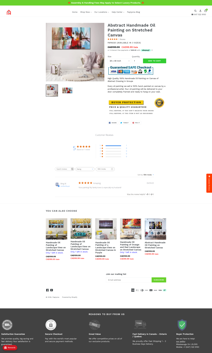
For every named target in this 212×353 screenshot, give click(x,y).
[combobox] (85, 169)
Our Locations (102, 12)
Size (109, 56)
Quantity (136, 56)
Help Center (118, 12)
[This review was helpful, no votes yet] (147, 194)
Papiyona (55, 297)
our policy (180, 341)
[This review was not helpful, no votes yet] (151, 194)
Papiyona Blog (133, 12)
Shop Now (86, 12)
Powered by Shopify (69, 297)
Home (74, 12)
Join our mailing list (116, 274)
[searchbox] (62, 169)
